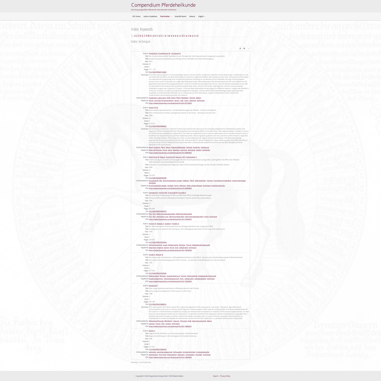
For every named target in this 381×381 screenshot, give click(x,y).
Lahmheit (152, 352)
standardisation (200, 279)
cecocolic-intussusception (164, 100)
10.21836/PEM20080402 (157, 126)
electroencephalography (194, 217)
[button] (170, 16)
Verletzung (205, 147)
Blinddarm (168, 321)
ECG (150, 217)
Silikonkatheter (200, 181)
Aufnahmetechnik (155, 245)
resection (192, 100)
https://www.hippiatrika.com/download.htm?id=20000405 (170, 188)
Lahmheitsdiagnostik (164, 352)
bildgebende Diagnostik (201, 245)
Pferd (178, 98)
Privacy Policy (225, 376)
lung (176, 248)
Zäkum (198, 98)
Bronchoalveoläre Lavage (172, 181)
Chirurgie (183, 321)
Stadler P (168, 224)
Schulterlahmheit (188, 352)
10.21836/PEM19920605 (157, 273)
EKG (154, 214)
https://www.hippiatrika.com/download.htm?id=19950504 (170, 250)
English (201, 16)
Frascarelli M (173, 193)
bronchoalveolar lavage (157, 186)
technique (201, 100)
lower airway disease (194, 186)
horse (165, 150)
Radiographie (173, 245)
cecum (176, 100)
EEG (150, 214)
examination (153, 355)
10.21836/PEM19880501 (157, 304)
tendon (199, 150)
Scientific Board (180, 16)
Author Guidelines (150, 16)
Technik (192, 98)
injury (170, 150)
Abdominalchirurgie (156, 321)
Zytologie (152, 183)
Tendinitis (196, 147)
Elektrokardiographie (184, 214)
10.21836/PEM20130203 (157, 72)
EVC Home (136, 16)
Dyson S (152, 331)
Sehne (168, 147)
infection (182, 186)
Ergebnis (156, 147)
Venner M (152, 224)
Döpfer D (175, 224)
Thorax (188, 245)
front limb (162, 355)
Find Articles (164, 16)
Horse (151, 100)
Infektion (186, 181)
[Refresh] (240, 48)
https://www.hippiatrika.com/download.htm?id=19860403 (170, 357)
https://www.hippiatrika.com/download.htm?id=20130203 (170, 103)
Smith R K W (153, 107)
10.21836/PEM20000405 (157, 178)
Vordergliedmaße (202, 352)
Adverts (192, 16)
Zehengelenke (192, 276)
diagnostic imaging (156, 248)
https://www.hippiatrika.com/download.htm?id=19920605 (170, 281)
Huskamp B (153, 53)
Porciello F (182, 193)
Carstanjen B (176, 53)
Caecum (176, 321)
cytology (170, 186)
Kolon (173, 98)
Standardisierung (173, 276)
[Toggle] (244, 48)
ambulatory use (162, 217)
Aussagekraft (154, 181)
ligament (176, 150)
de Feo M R (163, 193)
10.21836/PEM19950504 (157, 242)
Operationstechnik (199, 321)
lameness (181, 355)
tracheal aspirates (218, 186)
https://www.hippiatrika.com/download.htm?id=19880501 (170, 326)
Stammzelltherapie (178, 147)
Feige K (162, 157)
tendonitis (206, 150)
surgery (168, 324)
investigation (172, 355)
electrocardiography (176, 217)
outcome (183, 150)
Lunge (165, 245)
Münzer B (159, 255)
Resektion (185, 98)
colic (181, 100)
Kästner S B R (180, 157)
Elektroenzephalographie (165, 214)
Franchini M (170, 157)
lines (182, 279)
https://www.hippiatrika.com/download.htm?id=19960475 (170, 219)
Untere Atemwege (239, 181)
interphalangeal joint (171, 279)
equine (166, 248)
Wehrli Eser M (154, 157)
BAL (160, 181)
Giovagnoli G (153, 193)
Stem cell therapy (155, 150)
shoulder (198, 355)
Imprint (215, 376)
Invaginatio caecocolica (157, 98)
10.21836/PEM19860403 (157, 349)
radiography (183, 248)
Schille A (152, 255)
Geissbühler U (191, 157)
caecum (152, 324)
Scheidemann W (164, 53)
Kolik (168, 98)
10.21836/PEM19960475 (157, 211)
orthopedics (190, 355)
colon (186, 100)
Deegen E (160, 224)
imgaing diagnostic (156, 279)
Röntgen (182, 245)
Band (151, 147)
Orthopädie (177, 352)
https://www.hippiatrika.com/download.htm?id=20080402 (170, 153)
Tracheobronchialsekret (222, 181)
